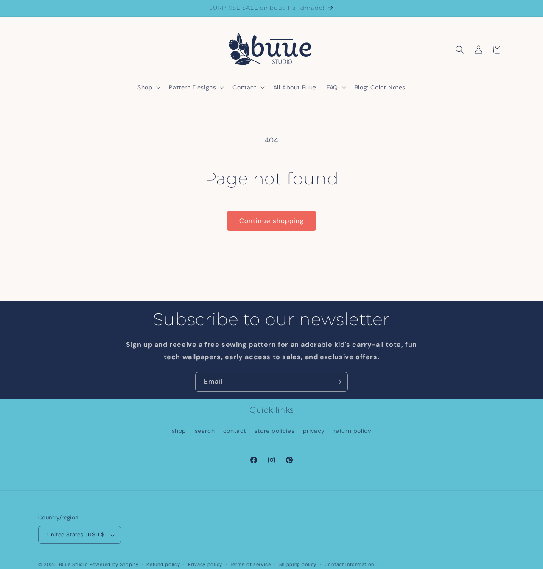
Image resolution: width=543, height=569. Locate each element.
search (205, 431)
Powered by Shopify (114, 565)
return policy (352, 431)
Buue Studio (73, 565)
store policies (274, 431)
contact (234, 431)
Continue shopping (271, 221)
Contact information (349, 564)
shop (179, 431)
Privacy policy (205, 564)
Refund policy (163, 564)
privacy (314, 431)
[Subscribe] (338, 382)
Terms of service (250, 564)
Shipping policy (298, 564)
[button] (148, 87)
